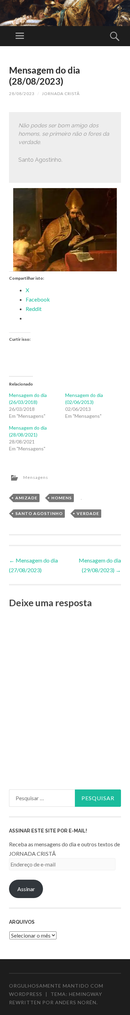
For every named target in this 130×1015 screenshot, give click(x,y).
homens (61, 497)
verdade (88, 513)
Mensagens (35, 477)
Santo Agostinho (39, 513)
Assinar (26, 889)
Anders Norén (75, 1002)
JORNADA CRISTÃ (61, 93)
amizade (26, 497)
